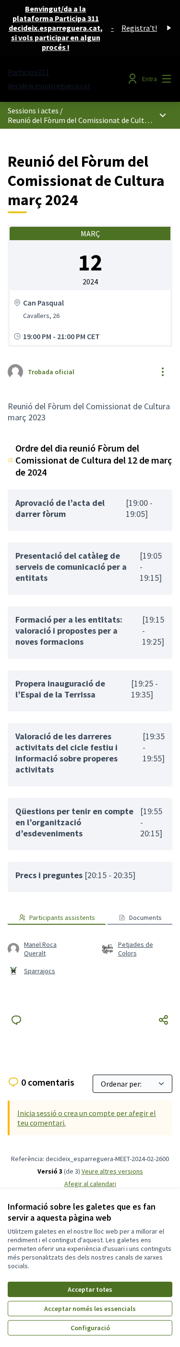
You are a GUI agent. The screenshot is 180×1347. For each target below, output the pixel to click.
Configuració (90, 1327)
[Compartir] (163, 1020)
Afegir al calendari (90, 1183)
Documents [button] (145, 917)
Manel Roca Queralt (40, 948)
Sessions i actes (33, 110)
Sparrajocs (39, 971)
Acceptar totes (90, 1289)
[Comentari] (16, 1020)
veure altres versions (112, 1171)
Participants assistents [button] (62, 917)
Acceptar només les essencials (90, 1308)
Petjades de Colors (135, 948)
